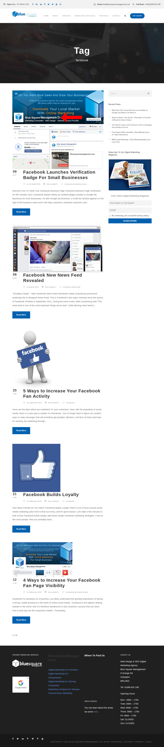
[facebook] (32, 4)
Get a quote (137, 15)
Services (66, 16)
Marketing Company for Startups (63, 689)
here (96, 712)
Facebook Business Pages (75, 184)
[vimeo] (52, 4)
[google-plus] (37, 4)
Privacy (139, 742)
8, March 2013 (33, 287)
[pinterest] (44, 4)
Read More (21, 212)
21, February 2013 (34, 501)
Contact (116, 16)
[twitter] (48, 4)
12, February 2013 (34, 592)
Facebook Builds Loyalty (51, 494)
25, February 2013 (34, 403)
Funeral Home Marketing (60, 693)
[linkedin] (41, 4)
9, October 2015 (33, 184)
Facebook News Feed (71, 287)
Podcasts (103, 16)
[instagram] (60, 4)
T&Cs (149, 742)
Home (46, 16)
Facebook (70, 403)
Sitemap (128, 742)
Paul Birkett (52, 184)
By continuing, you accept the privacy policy (130, 215)
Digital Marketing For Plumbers (63, 670)
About (55, 16)
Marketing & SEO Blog (85, 16)
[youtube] (56, 4)
